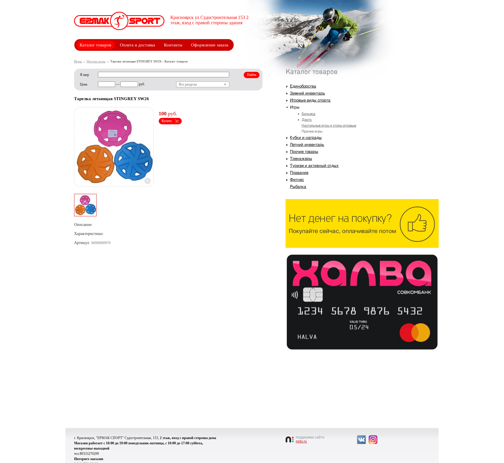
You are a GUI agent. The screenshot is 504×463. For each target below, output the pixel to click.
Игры (78, 61)
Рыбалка (298, 187)
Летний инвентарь (307, 145)
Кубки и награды (306, 138)
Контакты (173, 45)
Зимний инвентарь (307, 93)
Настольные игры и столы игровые (329, 125)
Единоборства (303, 86)
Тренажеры (301, 159)
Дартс (307, 119)
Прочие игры (96, 61)
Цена (83, 84)
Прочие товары (304, 152)
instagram (373, 439)
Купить (167, 121)
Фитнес (297, 180)
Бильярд (308, 114)
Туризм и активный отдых (314, 166)
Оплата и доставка (137, 45)
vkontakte (361, 439)
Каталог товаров (95, 45)
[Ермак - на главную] (119, 21)
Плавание (299, 173)
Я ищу (84, 75)
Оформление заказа (209, 45)
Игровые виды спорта (310, 100)
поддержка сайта (310, 439)
